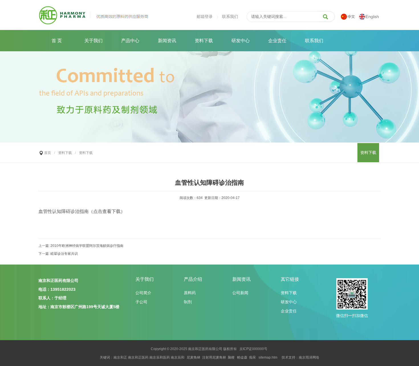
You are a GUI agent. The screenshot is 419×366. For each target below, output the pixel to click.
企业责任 (277, 40)
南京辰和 (177, 357)
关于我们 (93, 40)
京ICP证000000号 (253, 349)
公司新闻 (240, 292)
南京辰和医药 (159, 357)
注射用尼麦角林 (214, 357)
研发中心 (240, 40)
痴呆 (252, 357)
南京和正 (120, 357)
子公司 (141, 302)
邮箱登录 (205, 16)
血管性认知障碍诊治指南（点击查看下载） (81, 211)
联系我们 (230, 16)
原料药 (190, 292)
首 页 (57, 40)
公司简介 (143, 292)
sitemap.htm (268, 357)
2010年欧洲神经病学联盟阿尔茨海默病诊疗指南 (86, 246)
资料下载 (204, 40)
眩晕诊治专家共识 (64, 254)
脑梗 (231, 357)
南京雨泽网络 (309, 357)
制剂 (188, 302)
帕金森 (242, 357)
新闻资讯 (167, 40)
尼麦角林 (193, 357)
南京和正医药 (198, 349)
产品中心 (130, 40)
